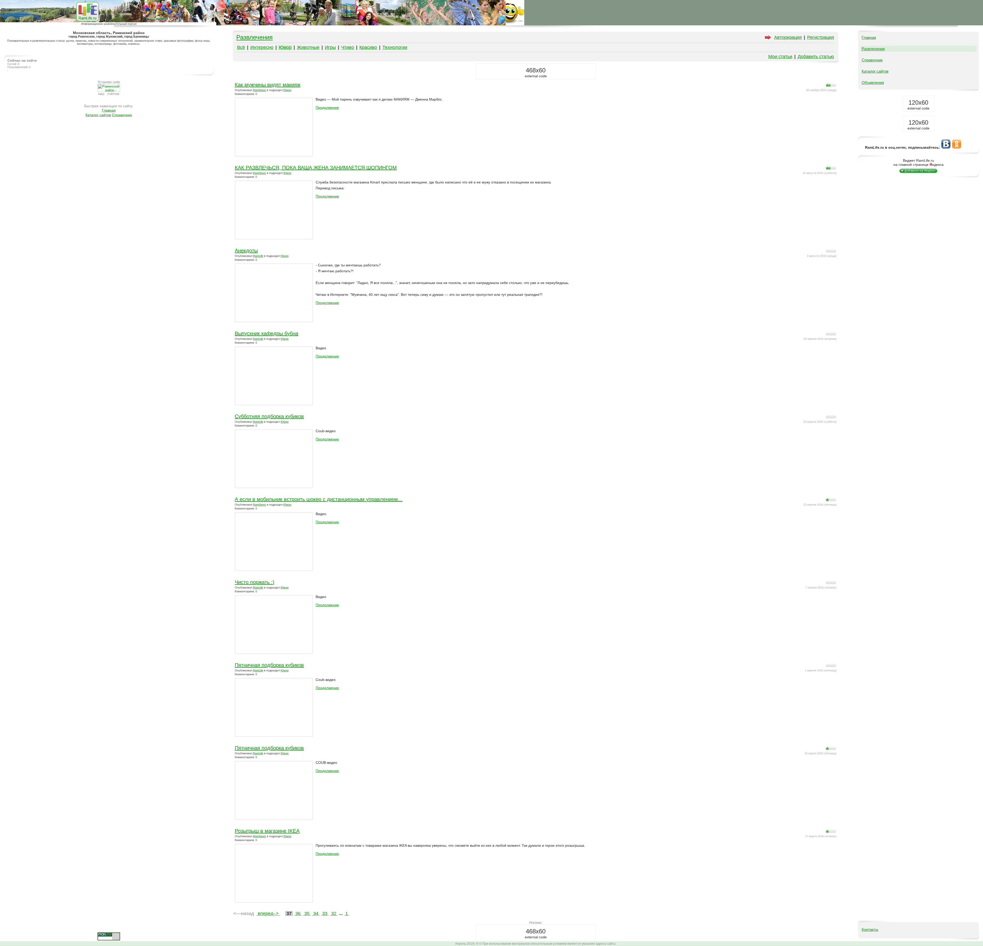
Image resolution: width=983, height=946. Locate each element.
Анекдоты (246, 250)
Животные (308, 47)
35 (307, 913)
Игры (330, 47)
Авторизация (788, 37)
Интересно (261, 47)
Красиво (368, 47)
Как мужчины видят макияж (267, 85)
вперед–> (268, 913)
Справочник (122, 115)
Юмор (285, 47)
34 (316, 913)
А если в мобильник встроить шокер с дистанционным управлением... (318, 499)
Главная (109, 110)
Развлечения (254, 37)
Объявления (873, 82)
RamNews (259, 90)
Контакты (870, 929)
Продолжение (327, 107)
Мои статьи (780, 56)
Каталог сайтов (98, 115)
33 (325, 913)
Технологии (394, 47)
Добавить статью (816, 56)
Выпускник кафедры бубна (266, 333)
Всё (241, 47)
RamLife (258, 255)
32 (334, 913)
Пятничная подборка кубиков (269, 665)
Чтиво (347, 47)
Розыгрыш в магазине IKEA (267, 831)
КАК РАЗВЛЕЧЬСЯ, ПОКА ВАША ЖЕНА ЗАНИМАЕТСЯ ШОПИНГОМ (316, 167)
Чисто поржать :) (254, 582)
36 (298, 913)
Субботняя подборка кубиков (269, 416)
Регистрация (820, 37)
